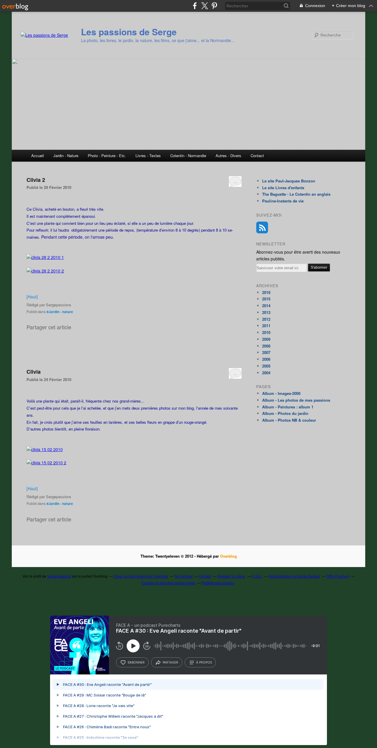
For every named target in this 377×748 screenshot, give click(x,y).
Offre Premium (337, 576)
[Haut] (32, 297)
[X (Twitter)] (204, 5)
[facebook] (195, 5)
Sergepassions (59, 576)
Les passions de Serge (129, 31)
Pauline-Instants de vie (283, 201)
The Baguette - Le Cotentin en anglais (296, 194)
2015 (266, 299)
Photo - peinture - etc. (107, 155)
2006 (266, 359)
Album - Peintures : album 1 (287, 407)
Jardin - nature (65, 155)
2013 (266, 312)
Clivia (34, 371)
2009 (266, 339)
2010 (266, 332)
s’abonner (136, 662)
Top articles (183, 576)
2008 (266, 346)
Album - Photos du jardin (285, 413)
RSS (262, 227)
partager (170, 662)
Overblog (228, 556)
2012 (266, 319)
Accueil (37, 155)
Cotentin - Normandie (188, 155)
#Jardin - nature (60, 311)
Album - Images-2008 (281, 393)
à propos (204, 662)
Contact (257, 155)
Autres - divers (228, 155)
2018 (266, 292)
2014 (266, 305)
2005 (266, 366)
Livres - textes (148, 155)
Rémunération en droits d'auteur (294, 576)
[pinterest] (214, 5)
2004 (266, 372)
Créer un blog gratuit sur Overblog (141, 576)
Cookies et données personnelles (168, 582)
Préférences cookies (217, 582)
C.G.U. (257, 576)
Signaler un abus (231, 576)
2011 (266, 325)
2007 (266, 352)
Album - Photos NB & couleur (289, 420)
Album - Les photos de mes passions (296, 400)
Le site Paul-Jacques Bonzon (288, 181)
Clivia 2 (36, 180)
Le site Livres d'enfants (283, 187)
